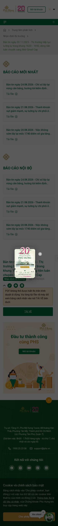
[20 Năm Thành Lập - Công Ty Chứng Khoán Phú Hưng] (25, 262)
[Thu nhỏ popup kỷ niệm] (40, 254)
